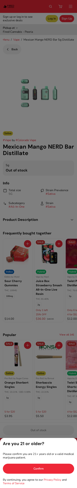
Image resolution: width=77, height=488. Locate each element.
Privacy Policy (52, 480)
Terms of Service (14, 483)
